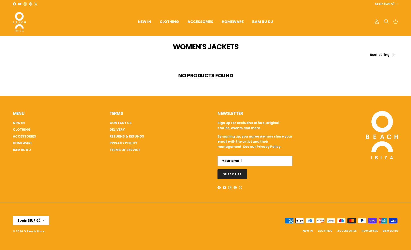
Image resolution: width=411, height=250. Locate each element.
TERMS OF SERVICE (125, 150)
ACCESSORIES (200, 21)
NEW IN (144, 21)
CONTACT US (121, 123)
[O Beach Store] (19, 21)
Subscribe (232, 174)
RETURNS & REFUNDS (127, 136)
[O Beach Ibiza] (382, 158)
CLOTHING (169, 21)
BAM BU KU (262, 21)
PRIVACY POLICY (123, 143)
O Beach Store (34, 231)
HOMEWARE (233, 21)
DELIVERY (117, 129)
